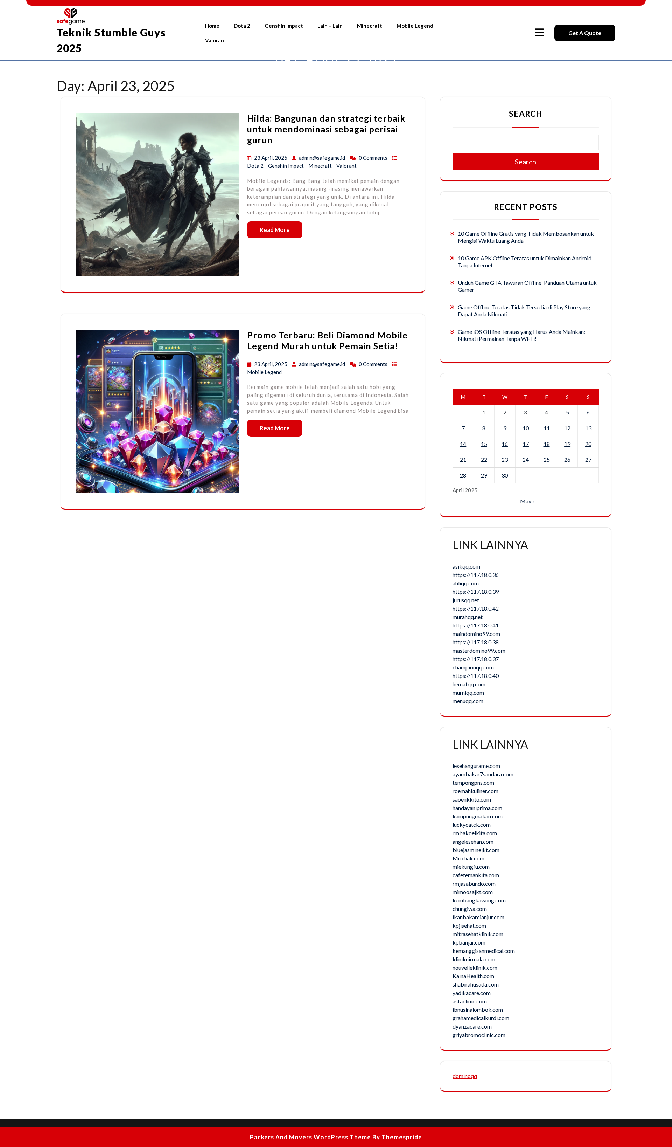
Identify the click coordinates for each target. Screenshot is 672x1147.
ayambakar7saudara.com (483, 774)
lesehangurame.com (476, 765)
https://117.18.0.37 (476, 658)
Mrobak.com (468, 858)
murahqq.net (468, 616)
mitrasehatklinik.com (478, 933)
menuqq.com (468, 701)
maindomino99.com (476, 633)
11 (547, 428)
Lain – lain (330, 25)
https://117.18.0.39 (476, 591)
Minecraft (369, 25)
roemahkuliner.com (475, 791)
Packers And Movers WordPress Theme (310, 1137)
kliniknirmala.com (474, 959)
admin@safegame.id (322, 157)
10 (526, 428)
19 (567, 443)
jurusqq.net (466, 600)
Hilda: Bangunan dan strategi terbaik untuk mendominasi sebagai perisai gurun (326, 129)
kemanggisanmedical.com (484, 950)
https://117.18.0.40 (476, 675)
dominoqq (465, 1075)
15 (484, 443)
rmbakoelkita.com (475, 833)
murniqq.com (468, 692)
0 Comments (373, 157)
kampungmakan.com (478, 816)
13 (588, 428)
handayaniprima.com (477, 807)
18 (547, 443)
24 (526, 459)
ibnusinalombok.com (478, 1009)
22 (484, 459)
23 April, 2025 (271, 157)
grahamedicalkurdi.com (481, 1018)
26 (567, 459)
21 (463, 459)
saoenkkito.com (472, 799)
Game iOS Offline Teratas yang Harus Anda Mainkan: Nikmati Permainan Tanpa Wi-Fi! (521, 335)
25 (547, 459)
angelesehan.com (473, 841)
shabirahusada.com (476, 984)
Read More (275, 229)
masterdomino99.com (479, 650)
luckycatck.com (472, 824)
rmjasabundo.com (474, 883)
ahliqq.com (466, 583)
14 (463, 443)
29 (484, 475)
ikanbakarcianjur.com (478, 917)
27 (588, 459)
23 (505, 459)
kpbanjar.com (469, 942)
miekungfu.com (471, 866)
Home (212, 25)
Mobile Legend (415, 25)
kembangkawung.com (479, 900)
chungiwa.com (470, 908)
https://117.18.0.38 (476, 642)
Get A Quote (584, 32)
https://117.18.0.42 (476, 608)
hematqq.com (469, 684)
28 (463, 475)
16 (505, 443)
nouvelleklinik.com (475, 967)
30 (505, 475)
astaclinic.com (470, 1001)
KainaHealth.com (473, 976)
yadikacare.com (472, 992)
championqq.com (473, 667)
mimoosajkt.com (473, 891)
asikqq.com (466, 566)
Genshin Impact (284, 25)
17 (526, 443)
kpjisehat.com (469, 925)
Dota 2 (242, 25)
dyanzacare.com (472, 1026)
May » (527, 501)
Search (525, 113)
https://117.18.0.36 (476, 574)
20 (588, 443)
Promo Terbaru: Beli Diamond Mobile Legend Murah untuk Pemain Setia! (327, 340)
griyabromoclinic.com (479, 1034)
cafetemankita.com (476, 875)
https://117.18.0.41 (476, 625)
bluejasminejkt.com (476, 849)
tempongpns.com (473, 782)
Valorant (215, 40)
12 (567, 428)
